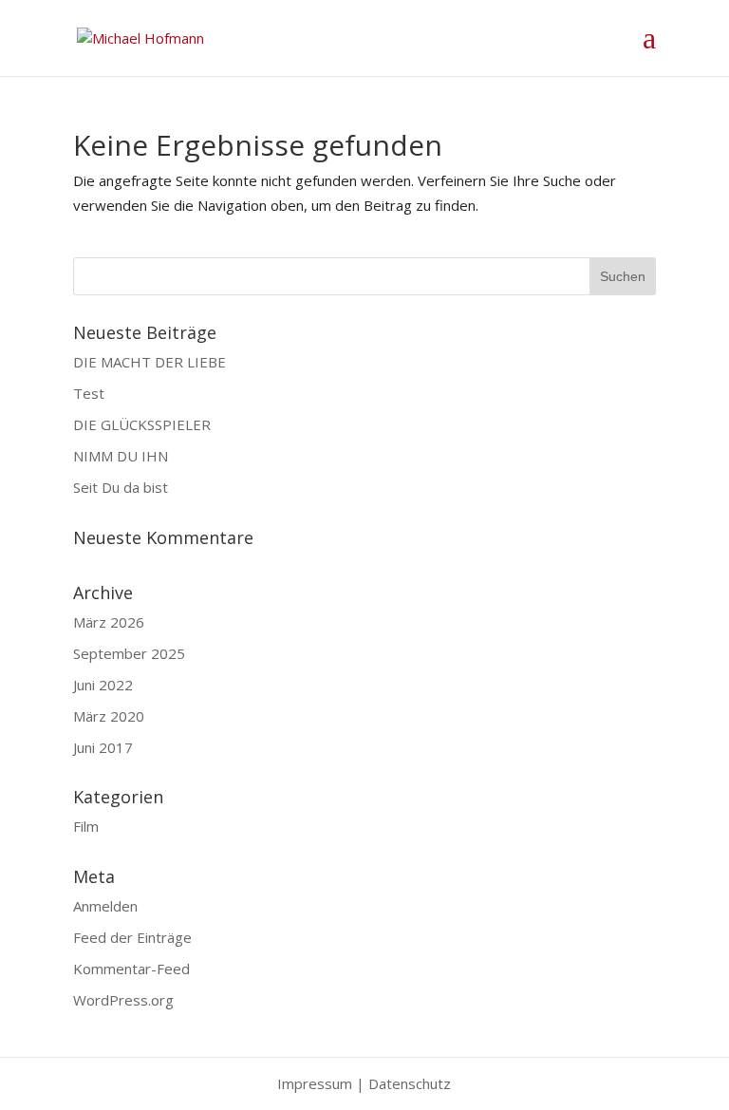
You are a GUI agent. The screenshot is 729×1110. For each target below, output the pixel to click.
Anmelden (105, 905)
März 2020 (108, 715)
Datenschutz (409, 1083)
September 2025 (129, 653)
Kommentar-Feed (131, 968)
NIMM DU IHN (120, 455)
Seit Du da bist (120, 487)
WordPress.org (123, 999)
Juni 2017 (103, 747)
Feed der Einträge (132, 937)
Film (86, 826)
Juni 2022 (103, 684)
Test (88, 393)
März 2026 (108, 621)
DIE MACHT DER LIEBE (149, 361)
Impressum (314, 1083)
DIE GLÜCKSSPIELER (142, 424)
